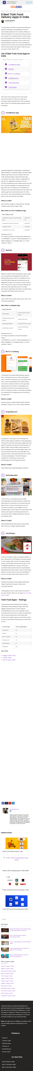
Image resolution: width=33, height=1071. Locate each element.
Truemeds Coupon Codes (8, 991)
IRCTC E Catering (14, 74)
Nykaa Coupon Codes (7, 978)
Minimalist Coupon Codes (8, 988)
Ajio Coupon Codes (6, 986)
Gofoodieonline (13, 83)
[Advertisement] (16, 151)
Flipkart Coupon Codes (7, 968)
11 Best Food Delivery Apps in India (12, 851)
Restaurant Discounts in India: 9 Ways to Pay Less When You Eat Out (20, 929)
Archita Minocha (10, 20)
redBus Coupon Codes (7, 981)
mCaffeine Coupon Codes (8, 995)
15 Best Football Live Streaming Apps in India (15, 890)
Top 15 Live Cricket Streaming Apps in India (15, 909)
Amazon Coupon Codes (7, 966)
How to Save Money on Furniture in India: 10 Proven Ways (19, 949)
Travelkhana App (14, 65)
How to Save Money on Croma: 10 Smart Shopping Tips (19, 955)
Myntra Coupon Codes (7, 973)
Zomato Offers (7, 658)
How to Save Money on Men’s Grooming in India (18, 936)
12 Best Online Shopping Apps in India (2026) (15, 871)
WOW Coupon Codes (7, 993)
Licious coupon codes (9, 660)
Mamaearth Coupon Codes (8, 971)
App (7, 11)
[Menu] (2, 7)
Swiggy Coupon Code (9, 655)
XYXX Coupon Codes (6, 976)
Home (2, 11)
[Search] (30, 7)
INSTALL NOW (29, 2)
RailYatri (11, 69)
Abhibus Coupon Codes (7, 983)
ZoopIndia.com (13, 78)
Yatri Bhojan (12, 87)
